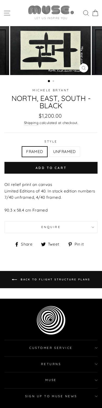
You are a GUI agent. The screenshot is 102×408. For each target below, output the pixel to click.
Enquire (51, 227)
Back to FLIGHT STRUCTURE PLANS (54, 279)
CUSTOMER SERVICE (50, 348)
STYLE (50, 141)
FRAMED (34, 151)
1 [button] (49, 81)
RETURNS (51, 364)
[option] (51, 50)
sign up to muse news (51, 396)
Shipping (31, 123)
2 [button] (54, 81)
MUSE (51, 380)
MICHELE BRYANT (50, 90)
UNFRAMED (64, 151)
